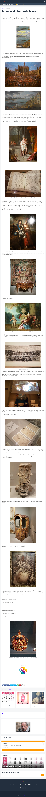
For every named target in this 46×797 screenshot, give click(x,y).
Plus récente (4, 709)
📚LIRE (24, 4)
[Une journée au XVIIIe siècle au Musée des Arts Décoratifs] (23, 698)
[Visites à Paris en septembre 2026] (8, 698)
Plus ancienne (41, 709)
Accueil (3, 8)
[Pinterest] (20, 685)
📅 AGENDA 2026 (4, 4)
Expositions (8, 8)
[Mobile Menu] (1, 2)
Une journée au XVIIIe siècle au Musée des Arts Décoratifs (22, 706)
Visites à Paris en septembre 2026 (7, 706)
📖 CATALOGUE (12, 4)
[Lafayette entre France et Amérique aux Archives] (38, 698)
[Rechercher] (44, 2)
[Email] (22, 685)
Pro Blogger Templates (25, 795)
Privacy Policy (25, 793)
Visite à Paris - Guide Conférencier (23, 675)
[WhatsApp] (18, 685)
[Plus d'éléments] (24, 685)
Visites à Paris (7, 714)
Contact (30, 793)
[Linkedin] (25, 788)
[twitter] (23, 788)
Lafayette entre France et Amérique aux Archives (36, 706)
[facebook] (20, 788)
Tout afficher (10, 689)
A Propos (20, 793)
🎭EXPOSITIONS (19, 4)
